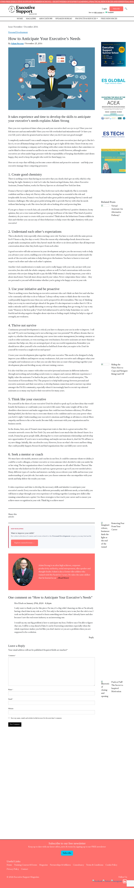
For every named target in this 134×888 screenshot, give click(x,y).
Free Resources (109, 19)
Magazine (31, 19)
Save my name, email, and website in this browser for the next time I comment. (36, 718)
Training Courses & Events (25, 865)
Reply (91, 638)
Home (20, 19)
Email (10, 699)
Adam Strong (17, 44)
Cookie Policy (111, 865)
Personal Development (18, 32)
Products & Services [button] (85, 19)
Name (10, 690)
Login (104, 9)
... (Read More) (63, 578)
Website (11, 709)
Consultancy (78, 865)
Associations (45, 19)
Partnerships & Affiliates (60, 865)
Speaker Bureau (63, 19)
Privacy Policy (13, 869)
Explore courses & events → (24, 543)
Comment (12, 655)
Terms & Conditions (94, 865)
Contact (24, 869)
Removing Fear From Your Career (117, 526)
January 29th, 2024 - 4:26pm (39, 603)
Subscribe (116, 9)
